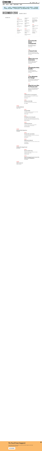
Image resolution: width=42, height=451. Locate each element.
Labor (4, 4)
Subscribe (33, 2)
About (30, 2)
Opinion (11, 4)
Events (21, 4)
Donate (36, 2)
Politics (7, 4)
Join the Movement (11, 448)
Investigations (16, 4)
